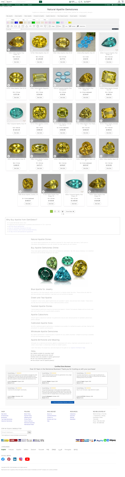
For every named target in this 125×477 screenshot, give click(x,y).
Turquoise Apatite (58, 23)
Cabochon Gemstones (6, 421)
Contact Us (50, 417)
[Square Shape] (23, 26)
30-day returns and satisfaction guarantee (21, 231)
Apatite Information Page (78, 347)
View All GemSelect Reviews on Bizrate (20, 228)
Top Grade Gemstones (6, 419)
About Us (49, 414)
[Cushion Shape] (37, 26)
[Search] (40, 2)
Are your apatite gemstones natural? (42, 355)
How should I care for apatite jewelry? (43, 360)
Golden (25, 22)
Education (30, 4)
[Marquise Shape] (30, 26)
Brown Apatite (21, 23)
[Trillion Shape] (26, 26)
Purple (50, 22)
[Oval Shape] (11, 26)
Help (24, 4)
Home (3, 4)
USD (121, 4)
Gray (29, 22)
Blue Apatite (16, 23)
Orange (42, 22)
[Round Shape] (8, 26)
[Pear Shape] (19, 26)
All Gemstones (4, 415)
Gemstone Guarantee (29, 422)
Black (12, 22)
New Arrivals (17, 4)
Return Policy (27, 414)
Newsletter (72, 419)
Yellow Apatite (70, 23)
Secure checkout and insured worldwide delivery (23, 229)
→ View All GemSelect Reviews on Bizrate (62, 402)
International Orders (29, 424)
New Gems (4, 414)
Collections (72, 414)
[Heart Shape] (34, 26)
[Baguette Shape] (41, 26)
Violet (62, 22)
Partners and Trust (51, 419)
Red (53, 22)
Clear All (115, 29)
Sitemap (72, 417)
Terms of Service (28, 421)
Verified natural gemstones (16, 226)
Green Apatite (33, 23)
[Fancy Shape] (45, 26)
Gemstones (10, 4)
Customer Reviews (51, 415)
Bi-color (8, 23)
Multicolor (38, 22)
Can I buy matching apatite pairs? (41, 358)
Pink (46, 22)
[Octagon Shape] (15, 26)
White (66, 22)
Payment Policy (28, 415)
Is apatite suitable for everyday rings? (43, 353)
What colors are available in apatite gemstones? (46, 356)
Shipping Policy (28, 417)
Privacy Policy (27, 419)
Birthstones (4, 417)
